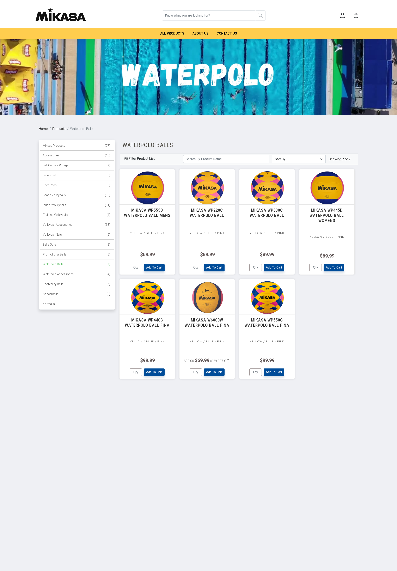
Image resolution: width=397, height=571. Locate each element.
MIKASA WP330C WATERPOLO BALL (267, 213)
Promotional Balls (76, 254)
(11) (107, 205)
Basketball (76, 175)
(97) (107, 145)
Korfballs (49, 304)
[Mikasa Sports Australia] (61, 10)
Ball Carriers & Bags (76, 165)
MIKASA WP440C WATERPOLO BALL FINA (147, 323)
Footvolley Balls (76, 284)
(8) (108, 185)
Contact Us (227, 33)
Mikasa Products (76, 145)
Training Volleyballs (76, 214)
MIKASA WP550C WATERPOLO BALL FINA (267, 323)
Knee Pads (76, 185)
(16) (107, 155)
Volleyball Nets (76, 234)
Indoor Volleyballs (76, 205)
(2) (108, 244)
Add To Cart (154, 267)
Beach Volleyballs (76, 195)
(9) (108, 165)
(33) (107, 224)
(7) (108, 264)
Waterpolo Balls (76, 264)
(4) (108, 214)
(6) (108, 234)
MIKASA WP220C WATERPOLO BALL (207, 213)
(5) (108, 175)
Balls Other (76, 244)
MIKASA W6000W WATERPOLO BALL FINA (207, 323)
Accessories (76, 155)
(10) (107, 195)
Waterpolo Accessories (76, 274)
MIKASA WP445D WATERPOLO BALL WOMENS (327, 215)
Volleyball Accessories (76, 224)
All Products (172, 33)
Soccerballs (76, 294)
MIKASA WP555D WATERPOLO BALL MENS (147, 213)
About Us (200, 33)
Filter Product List (141, 159)
